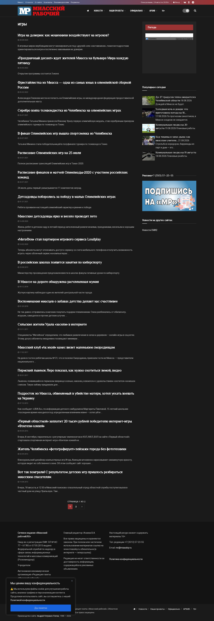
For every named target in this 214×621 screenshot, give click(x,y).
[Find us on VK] (185, 2)
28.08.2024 (23, 40)
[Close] (72, 581)
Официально (136, 10)
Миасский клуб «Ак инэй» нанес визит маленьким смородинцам (66, 347)
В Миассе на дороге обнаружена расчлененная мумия (58, 282)
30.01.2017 (23, 375)
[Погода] (151, 38)
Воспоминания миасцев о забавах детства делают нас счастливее (68, 301)
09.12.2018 (23, 287)
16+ (163, 10)
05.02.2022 (23, 92)
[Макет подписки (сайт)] (169, 196)
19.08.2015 (23, 482)
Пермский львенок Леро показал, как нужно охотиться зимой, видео (69, 370)
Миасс (20, 2)
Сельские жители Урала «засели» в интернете (52, 324)
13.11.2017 (23, 329)
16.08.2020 (23, 221)
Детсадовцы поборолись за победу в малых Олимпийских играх (67, 197)
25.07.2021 (23, 138)
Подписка (75, 2)
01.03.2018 (23, 306)
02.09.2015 (23, 454)
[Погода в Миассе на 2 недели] (184, 39)
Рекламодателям (61, 2)
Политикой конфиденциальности (27, 600)
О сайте (38, 2)
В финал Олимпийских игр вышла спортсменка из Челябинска (65, 133)
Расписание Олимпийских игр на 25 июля (49, 153)
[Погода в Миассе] (169, 35)
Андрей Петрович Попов (48, 616)
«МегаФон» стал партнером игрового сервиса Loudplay (59, 239)
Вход (177, 2)
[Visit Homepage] (41, 11)
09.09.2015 (23, 431)
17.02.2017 (23, 352)
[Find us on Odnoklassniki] (189, 2)
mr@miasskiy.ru (123, 547)
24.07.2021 (23, 158)
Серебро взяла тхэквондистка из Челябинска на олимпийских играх (69, 110)
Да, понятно (40, 608)
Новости (98, 10)
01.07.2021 (23, 202)
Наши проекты (116, 10)
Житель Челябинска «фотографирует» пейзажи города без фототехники (72, 449)
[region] (40, 596)
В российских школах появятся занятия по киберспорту (60, 262)
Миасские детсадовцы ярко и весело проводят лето (57, 216)
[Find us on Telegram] (193, 2)
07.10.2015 (23, 403)
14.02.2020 (23, 244)
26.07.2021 (23, 115)
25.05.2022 (23, 68)
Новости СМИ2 (149, 230)
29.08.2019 (23, 267)
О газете (29, 2)
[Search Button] (195, 11)
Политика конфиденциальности (126, 559)
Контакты (48, 2)
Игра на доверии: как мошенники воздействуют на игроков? (63, 35)
